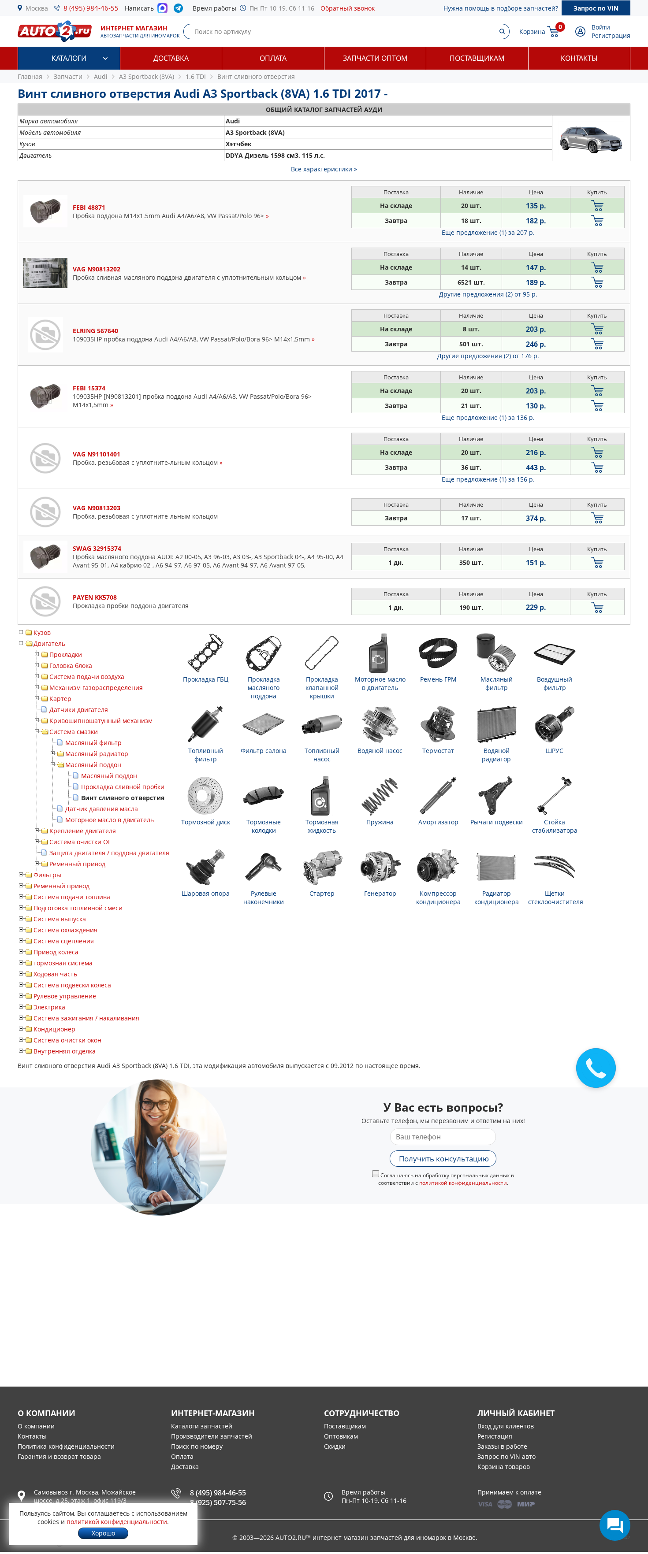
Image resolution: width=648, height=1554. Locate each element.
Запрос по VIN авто (506, 1456)
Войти (601, 27)
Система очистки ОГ (80, 842)
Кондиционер (54, 1029)
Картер (60, 698)
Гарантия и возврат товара (59, 1456)
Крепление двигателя (82, 831)
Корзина (532, 31)
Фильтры (47, 875)
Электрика (49, 1007)
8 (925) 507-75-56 (218, 1502)
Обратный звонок (347, 8)
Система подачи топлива (72, 897)
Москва (37, 8)
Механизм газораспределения (96, 687)
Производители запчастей (211, 1436)
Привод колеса (56, 952)
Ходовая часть (55, 974)
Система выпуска (60, 919)
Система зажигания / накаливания (86, 1018)
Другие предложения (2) (488, 294)
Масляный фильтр (93, 742)
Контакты (579, 58)
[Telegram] (180, 10)
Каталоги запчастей (201, 1426)
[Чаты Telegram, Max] (615, 1525)
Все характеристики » (324, 169)
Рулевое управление (65, 996)
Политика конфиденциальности (66, 1446)
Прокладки (65, 654)
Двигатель (49, 643)
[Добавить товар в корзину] (597, 205)
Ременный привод (77, 864)
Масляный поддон (93, 764)
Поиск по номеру (197, 1446)
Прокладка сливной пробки (122, 787)
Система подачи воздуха (86, 676)
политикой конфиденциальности (463, 1183)
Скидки (335, 1446)
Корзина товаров (503, 1466)
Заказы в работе (502, 1446)
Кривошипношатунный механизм (101, 720)
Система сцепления (64, 941)
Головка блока (70, 665)
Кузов (42, 632)
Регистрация (611, 35)
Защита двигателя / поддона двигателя (109, 853)
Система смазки (73, 731)
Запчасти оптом (375, 58)
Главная (30, 76)
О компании (36, 1426)
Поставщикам (477, 58)
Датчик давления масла (101, 809)
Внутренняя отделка (65, 1051)
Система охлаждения (65, 930)
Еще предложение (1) (488, 232)
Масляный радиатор (96, 753)
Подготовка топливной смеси (78, 908)
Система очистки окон (67, 1040)
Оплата (273, 58)
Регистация (494, 1436)
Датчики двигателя (78, 709)
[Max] (162, 10)
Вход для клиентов (505, 1426)
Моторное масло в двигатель (109, 820)
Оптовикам (341, 1436)
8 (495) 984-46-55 (91, 8)
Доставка (171, 58)
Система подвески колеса (72, 985)
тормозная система (63, 963)
